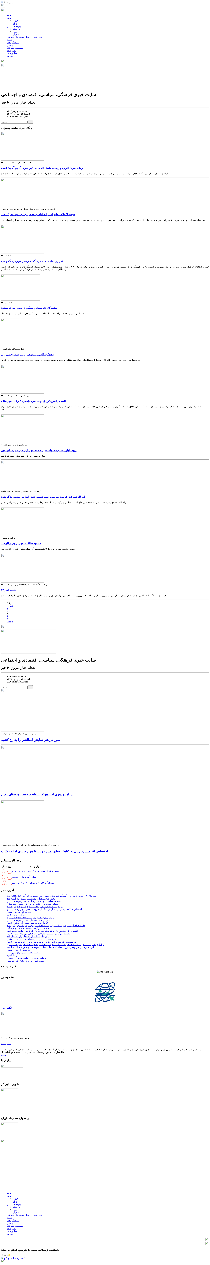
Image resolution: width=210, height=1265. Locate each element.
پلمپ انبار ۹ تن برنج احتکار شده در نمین (25, 961)
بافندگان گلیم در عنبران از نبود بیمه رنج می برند (27, 354)
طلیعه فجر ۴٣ (8, 589)
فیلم (15, 23)
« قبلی (10, 606)
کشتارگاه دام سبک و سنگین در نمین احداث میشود (29, 307)
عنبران (16, 34)
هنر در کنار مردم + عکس (19, 912)
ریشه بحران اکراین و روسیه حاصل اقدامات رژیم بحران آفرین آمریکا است (42, 167)
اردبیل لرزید (12, 955)
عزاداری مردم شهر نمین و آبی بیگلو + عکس (27, 923)
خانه (9, 15)
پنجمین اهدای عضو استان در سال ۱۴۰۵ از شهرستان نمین (34, 901)
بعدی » (10, 621)
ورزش (10, 45)
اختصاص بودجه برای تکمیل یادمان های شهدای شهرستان (33, 904)
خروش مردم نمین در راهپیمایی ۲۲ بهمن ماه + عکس (31, 939)
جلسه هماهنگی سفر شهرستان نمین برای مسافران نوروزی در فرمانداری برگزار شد (46, 925)
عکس (15, 21)
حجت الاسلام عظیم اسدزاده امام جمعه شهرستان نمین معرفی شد (38, 214)
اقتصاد (10, 40)
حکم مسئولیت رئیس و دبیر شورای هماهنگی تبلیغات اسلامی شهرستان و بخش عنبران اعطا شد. (51, 947)
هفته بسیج (6, 1044)
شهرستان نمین (14, 26)
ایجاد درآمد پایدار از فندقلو (24, 877)
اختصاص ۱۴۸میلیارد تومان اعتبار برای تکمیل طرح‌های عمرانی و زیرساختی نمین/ (44, 909)
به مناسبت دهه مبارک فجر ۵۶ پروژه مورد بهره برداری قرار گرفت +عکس (41, 942)
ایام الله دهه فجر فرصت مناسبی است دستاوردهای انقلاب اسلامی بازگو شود (43, 496)
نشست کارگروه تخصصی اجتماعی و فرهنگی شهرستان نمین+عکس (38, 933)
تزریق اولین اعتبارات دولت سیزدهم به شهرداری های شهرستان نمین (39, 450)
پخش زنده (11, 50)
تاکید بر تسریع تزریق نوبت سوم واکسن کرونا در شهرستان (33, 400)
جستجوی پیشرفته (15, 48)
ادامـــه (4, 1055)
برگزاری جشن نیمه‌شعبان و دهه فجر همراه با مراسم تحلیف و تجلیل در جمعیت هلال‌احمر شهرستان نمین (55, 944)
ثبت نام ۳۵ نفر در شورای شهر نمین (23, 952)
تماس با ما (12, 53)
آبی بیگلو (17, 29)
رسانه (9, 18)
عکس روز (6, 1007)
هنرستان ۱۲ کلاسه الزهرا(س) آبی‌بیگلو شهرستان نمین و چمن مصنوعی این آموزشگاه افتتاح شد (51, 896)
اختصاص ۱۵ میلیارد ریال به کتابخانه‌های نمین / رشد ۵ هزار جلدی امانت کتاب (54, 851)
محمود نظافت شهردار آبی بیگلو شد (21, 543)
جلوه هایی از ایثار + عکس (19, 950)
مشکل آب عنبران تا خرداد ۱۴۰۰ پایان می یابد (33, 883)
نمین (15, 31)
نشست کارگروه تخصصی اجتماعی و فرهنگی (28, 928)
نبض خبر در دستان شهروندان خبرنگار (24, 37)
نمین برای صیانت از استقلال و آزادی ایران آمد (28, 936)
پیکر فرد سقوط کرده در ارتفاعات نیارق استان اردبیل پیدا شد (35, 906)
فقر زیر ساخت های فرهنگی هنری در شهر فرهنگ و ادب (32, 261)
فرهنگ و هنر (13, 42)
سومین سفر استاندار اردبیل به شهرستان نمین (28, 920)
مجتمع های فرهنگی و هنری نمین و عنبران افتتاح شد (31, 898)
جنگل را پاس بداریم (16, 914)
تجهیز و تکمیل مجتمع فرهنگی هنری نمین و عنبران (35, 871)
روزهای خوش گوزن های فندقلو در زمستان (27, 958)
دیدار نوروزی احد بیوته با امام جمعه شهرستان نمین (37, 794)
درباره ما (11, 56)
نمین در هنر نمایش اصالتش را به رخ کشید (30, 740)
